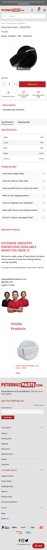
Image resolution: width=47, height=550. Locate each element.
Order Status (6, 481)
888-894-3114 (7, 282)
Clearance (5, 464)
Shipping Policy (7, 486)
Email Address (7, 408)
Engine (4, 459)
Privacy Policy (6, 497)
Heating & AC (6, 438)
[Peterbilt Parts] (12, 10)
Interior (4, 433)
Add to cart (32, 84)
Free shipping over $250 (38, 96)
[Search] (4, 16)
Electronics (5, 449)
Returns (4, 491)
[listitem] (29, 355)
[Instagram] (22, 540)
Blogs (3, 513)
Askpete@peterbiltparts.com (13, 279)
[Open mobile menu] (44, 10)
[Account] (32, 10)
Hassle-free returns (8, 96)
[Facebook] (19, 540)
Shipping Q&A (24, 122)
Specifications (7, 122)
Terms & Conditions (9, 502)
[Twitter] (26, 540)
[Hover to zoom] (23, 57)
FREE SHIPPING (23, 3)
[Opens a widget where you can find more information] (38, 546)
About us (4, 518)
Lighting (4, 444)
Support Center (8, 285)
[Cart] (38, 10)
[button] (10, 356)
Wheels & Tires (7, 454)
